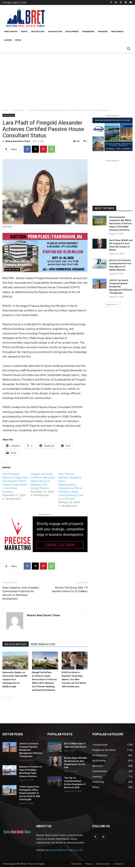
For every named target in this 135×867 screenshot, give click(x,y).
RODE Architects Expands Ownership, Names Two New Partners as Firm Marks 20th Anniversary (74, 679)
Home (5, 110)
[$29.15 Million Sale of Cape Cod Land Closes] (54, 747)
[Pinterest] (43, 149)
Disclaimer (76, 863)
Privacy (88, 863)
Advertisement (103, 863)
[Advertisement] (67, 79)
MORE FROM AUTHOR (43, 644)
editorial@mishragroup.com (66, 850)
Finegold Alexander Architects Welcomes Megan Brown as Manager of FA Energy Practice (42, 481)
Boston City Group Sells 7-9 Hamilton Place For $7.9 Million (70, 589)
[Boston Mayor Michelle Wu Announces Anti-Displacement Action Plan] (54, 761)
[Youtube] (130, 3)
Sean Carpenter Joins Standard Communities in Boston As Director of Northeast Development (20, 593)
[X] (121, 3)
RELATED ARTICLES (16, 644)
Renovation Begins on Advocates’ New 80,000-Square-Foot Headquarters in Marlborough (15, 679)
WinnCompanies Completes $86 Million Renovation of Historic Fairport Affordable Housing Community (120, 223)
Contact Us (118, 863)
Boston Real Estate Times (18, 141)
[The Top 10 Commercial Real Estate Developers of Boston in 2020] (54, 781)
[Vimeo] (126, 3)
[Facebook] (111, 3)
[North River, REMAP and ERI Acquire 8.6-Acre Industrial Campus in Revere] (99, 244)
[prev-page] (4, 697)
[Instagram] (116, 3)
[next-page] (10, 697)
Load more (111, 304)
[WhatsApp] (51, 149)
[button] (128, 48)
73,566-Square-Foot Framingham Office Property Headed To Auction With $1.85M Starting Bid (29, 793)
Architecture (18, 110)
